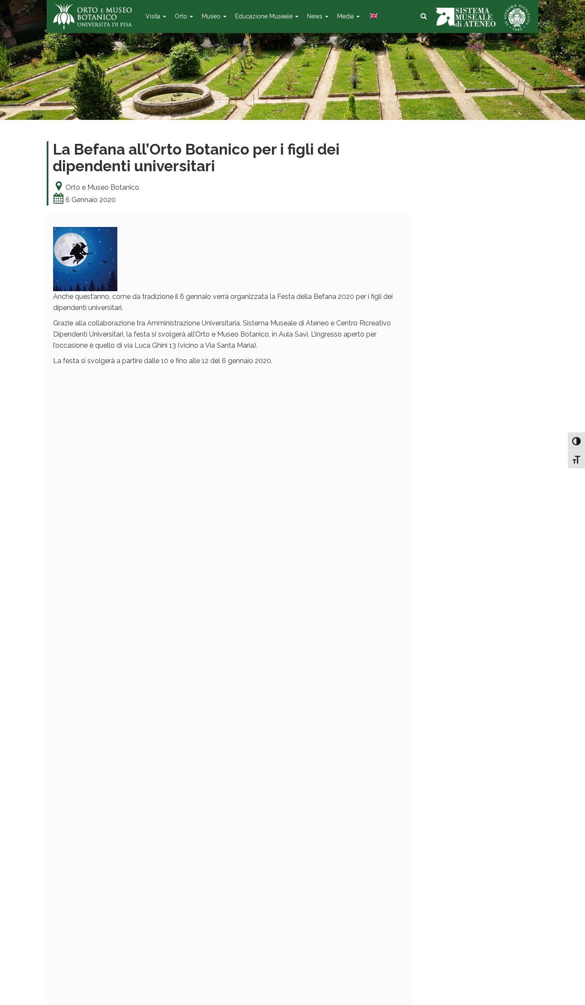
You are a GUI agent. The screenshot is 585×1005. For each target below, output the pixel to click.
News (315, 16)
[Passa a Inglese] (373, 16)
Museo (212, 16)
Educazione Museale (264, 16)
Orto (182, 16)
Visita (154, 16)
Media (346, 16)
